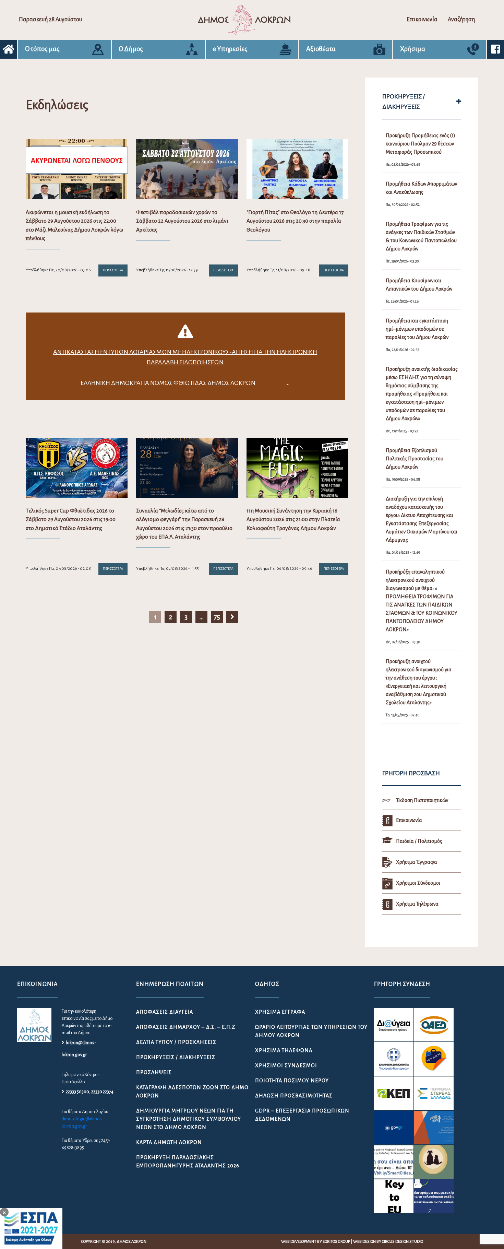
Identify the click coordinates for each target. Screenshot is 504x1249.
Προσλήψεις (154, 1072)
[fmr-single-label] (393, 1024)
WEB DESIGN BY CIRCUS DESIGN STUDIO (388, 1241)
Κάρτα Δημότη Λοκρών (169, 1142)
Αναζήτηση (461, 19)
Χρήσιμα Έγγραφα (280, 1012)
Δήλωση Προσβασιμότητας (294, 1095)
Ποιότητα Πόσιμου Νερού (292, 1080)
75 (217, 617)
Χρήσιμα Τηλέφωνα (283, 1050)
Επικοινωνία (422, 19)
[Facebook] (495, 49)
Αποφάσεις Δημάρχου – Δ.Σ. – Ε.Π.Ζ (185, 1027)
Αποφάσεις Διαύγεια (164, 1012)
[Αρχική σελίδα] (8, 49)
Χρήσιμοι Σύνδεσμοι (286, 1065)
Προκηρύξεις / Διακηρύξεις (175, 1057)
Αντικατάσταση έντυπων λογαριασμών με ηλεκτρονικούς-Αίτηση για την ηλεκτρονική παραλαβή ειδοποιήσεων (185, 357)
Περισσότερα (113, 270)
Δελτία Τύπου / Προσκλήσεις (176, 1042)
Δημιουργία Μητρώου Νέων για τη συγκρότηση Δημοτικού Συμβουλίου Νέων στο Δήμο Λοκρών (188, 1119)
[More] (458, 101)
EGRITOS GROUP (336, 1241)
